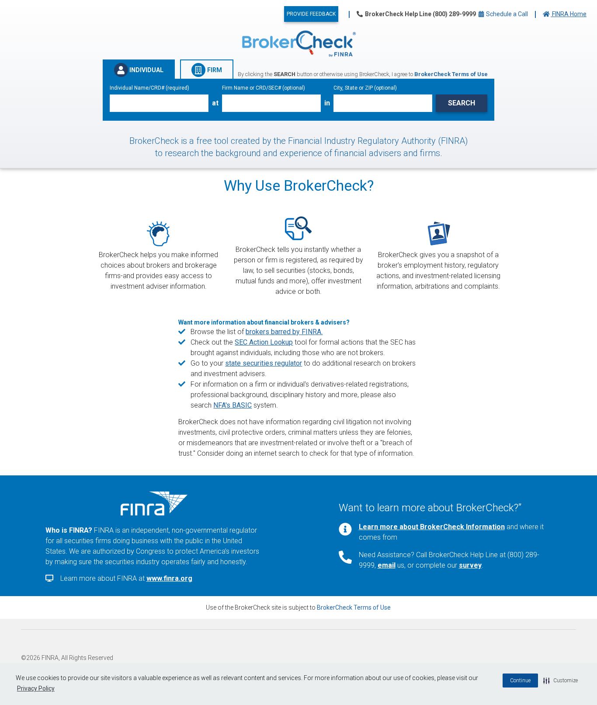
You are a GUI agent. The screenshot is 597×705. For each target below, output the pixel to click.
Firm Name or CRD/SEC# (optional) (263, 88)
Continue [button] (520, 680)
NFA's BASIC (232, 405)
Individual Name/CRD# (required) (149, 88)
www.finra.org (169, 578)
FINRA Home (569, 13)
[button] (560, 681)
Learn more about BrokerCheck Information (432, 527)
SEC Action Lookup (264, 342)
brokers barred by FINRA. (284, 332)
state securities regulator (263, 363)
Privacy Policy (36, 688)
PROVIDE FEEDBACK (311, 14)
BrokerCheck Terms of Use (354, 607)
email (387, 565)
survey (470, 565)
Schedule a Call (506, 13)
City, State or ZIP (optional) (365, 88)
